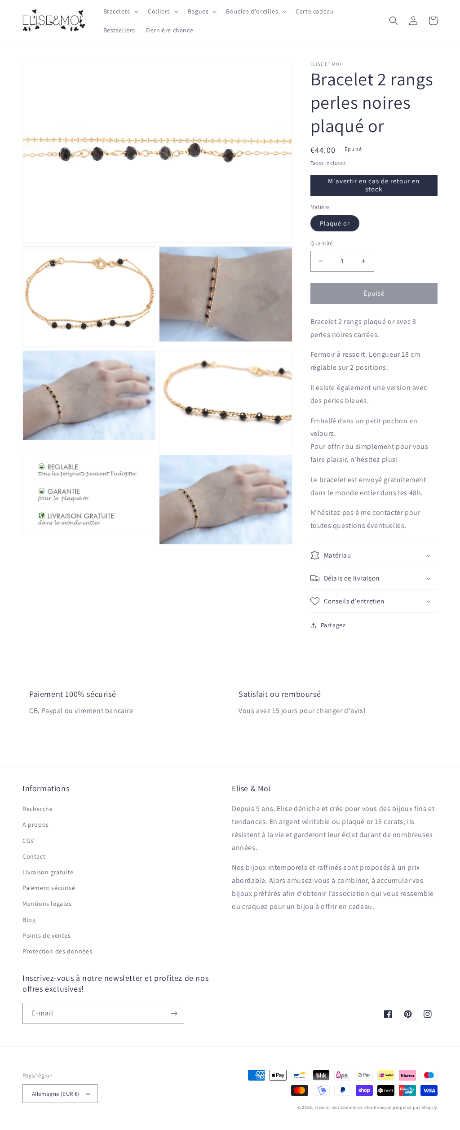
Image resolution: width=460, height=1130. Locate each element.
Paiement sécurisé (48, 888)
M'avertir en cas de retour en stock (374, 185)
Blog (28, 920)
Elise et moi (326, 1107)
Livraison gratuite (48, 872)
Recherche (37, 809)
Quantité (321, 243)
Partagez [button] (333, 625)
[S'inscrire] (174, 1013)
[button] (120, 11)
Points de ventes (46, 935)
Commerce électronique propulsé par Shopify (389, 1107)
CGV (28, 841)
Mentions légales (47, 904)
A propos (35, 824)
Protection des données (57, 951)
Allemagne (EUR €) (56, 1094)
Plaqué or (335, 223)
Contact (33, 856)
